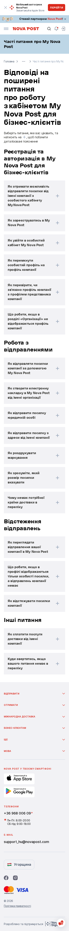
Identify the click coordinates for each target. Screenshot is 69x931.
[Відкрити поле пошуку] (49, 28)
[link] (34, 19)
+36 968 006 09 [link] (17, 813)
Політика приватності (17, 906)
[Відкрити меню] (6, 29)
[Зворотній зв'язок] (61, 923)
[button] (23, 61)
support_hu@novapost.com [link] (26, 842)
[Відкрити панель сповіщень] (56, 29)
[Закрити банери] (65, 19)
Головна (9, 61)
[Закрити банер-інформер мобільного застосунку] (5, 7)
